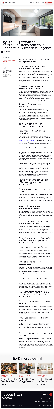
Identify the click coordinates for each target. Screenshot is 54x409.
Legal (51, 405)
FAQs (50, 398)
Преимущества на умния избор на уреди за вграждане (9, 67)
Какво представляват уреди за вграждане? (9, 61)
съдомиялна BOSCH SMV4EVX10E (27, 140)
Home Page (41, 398)
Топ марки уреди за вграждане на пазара (9, 64)
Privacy (44, 405)
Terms (48, 405)
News (46, 398)
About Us (40, 405)
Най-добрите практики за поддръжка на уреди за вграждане (7, 75)
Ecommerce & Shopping (6, 38)
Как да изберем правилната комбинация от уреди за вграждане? (8, 71)
